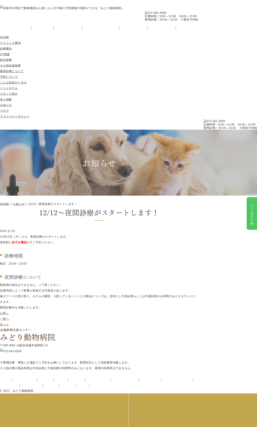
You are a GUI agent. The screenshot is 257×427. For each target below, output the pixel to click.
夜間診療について (12, 71)
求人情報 (6, 99)
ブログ (4, 110)
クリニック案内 (15, 27)
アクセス (187, 27)
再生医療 (6, 59)
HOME (4, 37)
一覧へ (4, 318)
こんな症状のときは (100, 27)
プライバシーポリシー (15, 116)
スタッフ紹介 (162, 27)
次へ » (4, 324)
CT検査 (5, 54)
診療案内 (42, 27)
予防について (68, 27)
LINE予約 (252, 214)
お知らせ (6, 105)
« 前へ (4, 313)
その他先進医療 (10, 65)
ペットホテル (133, 27)
